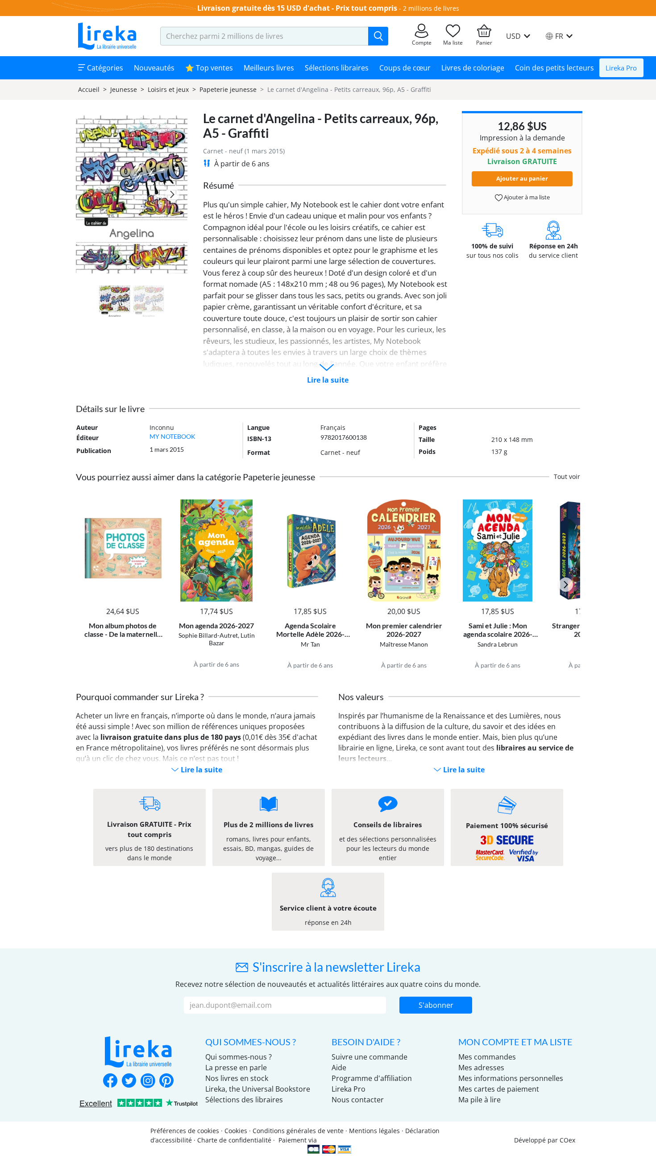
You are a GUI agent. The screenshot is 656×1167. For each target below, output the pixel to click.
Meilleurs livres (269, 68)
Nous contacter (358, 1100)
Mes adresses (481, 1067)
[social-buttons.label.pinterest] (166, 1081)
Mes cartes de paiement (498, 1089)
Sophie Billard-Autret (208, 635)
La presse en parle (236, 1067)
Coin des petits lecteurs (554, 68)
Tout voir (567, 476)
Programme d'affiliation (372, 1078)
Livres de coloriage (472, 68)
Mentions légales (374, 1130)
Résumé (218, 185)
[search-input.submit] (378, 36)
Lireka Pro (621, 67)
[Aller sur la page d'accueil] (107, 36)
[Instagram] (148, 1081)
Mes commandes (487, 1057)
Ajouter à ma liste (526, 197)
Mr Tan (310, 644)
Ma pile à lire (479, 1100)
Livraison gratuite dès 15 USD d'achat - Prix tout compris (297, 8)
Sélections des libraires (244, 1100)
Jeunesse (123, 89)
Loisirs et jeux (168, 89)
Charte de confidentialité (234, 1140)
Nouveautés (154, 68)
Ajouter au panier (522, 178)
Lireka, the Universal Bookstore (257, 1089)
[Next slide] (172, 194)
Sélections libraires (337, 68)
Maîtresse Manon (404, 644)
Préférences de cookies (184, 1130)
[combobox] (264, 36)
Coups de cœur (405, 68)
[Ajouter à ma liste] (154, 504)
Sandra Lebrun (497, 644)
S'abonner (436, 1005)
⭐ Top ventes (209, 68)
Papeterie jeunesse (228, 89)
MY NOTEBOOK (172, 436)
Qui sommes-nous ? (238, 1057)
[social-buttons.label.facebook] (110, 1081)
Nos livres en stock (236, 1078)
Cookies (235, 1130)
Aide (339, 1067)
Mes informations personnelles (510, 1078)
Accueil (89, 89)
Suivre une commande (369, 1057)
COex (567, 1140)
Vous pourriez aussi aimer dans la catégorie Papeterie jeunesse (195, 476)
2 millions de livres (431, 8)
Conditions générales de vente (298, 1130)
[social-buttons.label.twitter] (129, 1081)
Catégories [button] (104, 68)
